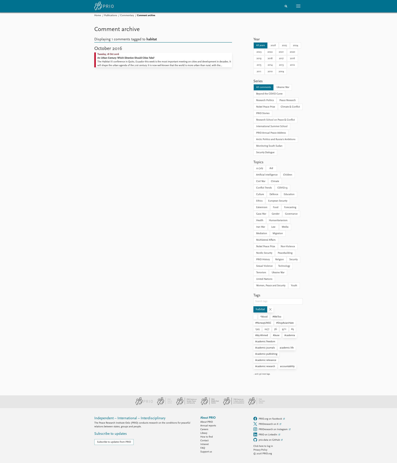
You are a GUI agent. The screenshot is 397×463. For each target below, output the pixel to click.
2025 (284, 45)
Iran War (260, 227)
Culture (260, 194)
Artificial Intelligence (267, 175)
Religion (279, 259)
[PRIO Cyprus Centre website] (163, 404)
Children (287, 175)
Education (289, 194)
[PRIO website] (143, 404)
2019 (258, 58)
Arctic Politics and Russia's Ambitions (275, 139)
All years (260, 45)
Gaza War (261, 214)
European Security (277, 201)
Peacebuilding (285, 253)
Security (293, 259)
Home (97, 15)
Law (273, 227)
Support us (206, 452)
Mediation (261, 233)
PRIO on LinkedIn (268, 435)
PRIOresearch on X (269, 424)
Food (275, 207)
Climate (275, 181)
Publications (110, 15)
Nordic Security (264, 253)
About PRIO (206, 422)
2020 (292, 52)
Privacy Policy (260, 450)
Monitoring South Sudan (269, 146)
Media (285, 227)
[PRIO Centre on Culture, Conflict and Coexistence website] (232, 404)
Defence (274, 194)
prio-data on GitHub (269, 440)
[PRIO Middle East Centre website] (209, 404)
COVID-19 (282, 188)
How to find (206, 437)
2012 (292, 65)
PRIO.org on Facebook (271, 419)
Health (259, 220)
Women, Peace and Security (270, 285)
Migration (278, 233)
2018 (270, 58)
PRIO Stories (263, 113)
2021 (281, 52)
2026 (273, 45)
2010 (270, 71)
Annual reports (208, 426)
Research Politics (265, 100)
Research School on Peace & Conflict (275, 120)
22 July (259, 168)
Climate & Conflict (290, 107)
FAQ (202, 448)
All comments (263, 87)
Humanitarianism (278, 220)
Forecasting (290, 207)
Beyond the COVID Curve (269, 94)
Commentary (127, 15)
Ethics (259, 201)
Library (203, 433)
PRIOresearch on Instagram (273, 429)
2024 (295, 45)
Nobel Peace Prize (265, 107)
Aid (271, 168)
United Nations (264, 279)
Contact (204, 440)
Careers (204, 429)
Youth (294, 285)
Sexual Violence (264, 266)
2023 (258, 52)
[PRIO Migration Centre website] (255, 404)
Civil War (260, 181)
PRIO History (263, 259)
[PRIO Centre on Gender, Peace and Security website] (185, 404)
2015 (259, 65)
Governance (291, 214)
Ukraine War (283, 87)
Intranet (204, 444)
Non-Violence (288, 246)
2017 (281, 58)
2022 (270, 52)
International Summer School (272, 126)
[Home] (104, 6)
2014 (270, 65)
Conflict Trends (264, 188)
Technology (284, 266)
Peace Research (287, 100)
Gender (275, 214)
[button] (298, 6)
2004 (281, 71)
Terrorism (261, 272)
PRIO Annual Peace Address (271, 133)
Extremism (261, 207)
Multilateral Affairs (266, 240)
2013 (281, 65)
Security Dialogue (265, 152)
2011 (259, 71)
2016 (292, 58)
